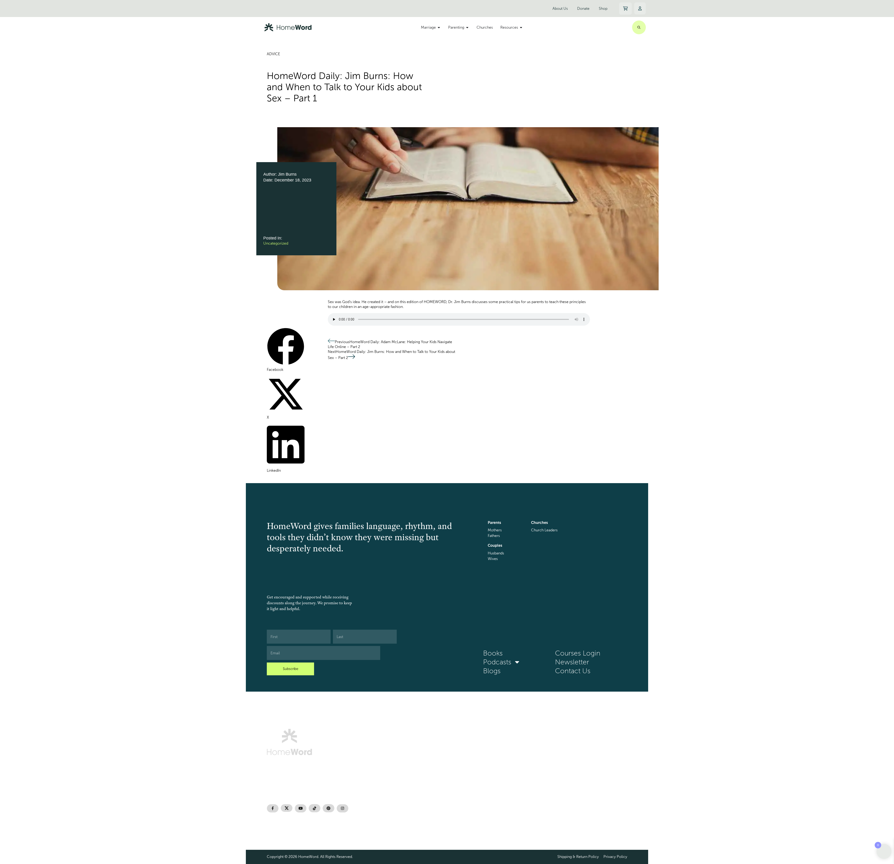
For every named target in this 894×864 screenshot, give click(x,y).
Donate (583, 8)
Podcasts (497, 662)
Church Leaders (544, 530)
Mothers (495, 530)
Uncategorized (275, 243)
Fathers (494, 536)
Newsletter (572, 662)
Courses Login (577, 653)
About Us (560, 8)
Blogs (492, 671)
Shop (603, 8)
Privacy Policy (615, 857)
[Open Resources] (521, 27)
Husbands (496, 553)
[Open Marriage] (439, 27)
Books (493, 653)
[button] (286, 350)
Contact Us (572, 671)
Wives (493, 559)
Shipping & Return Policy (578, 857)
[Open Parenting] (467, 27)
